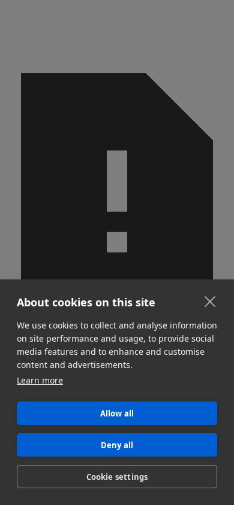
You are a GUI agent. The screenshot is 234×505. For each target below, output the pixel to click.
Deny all (117, 445)
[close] (210, 301)
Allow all (117, 413)
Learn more (40, 380)
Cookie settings (117, 476)
